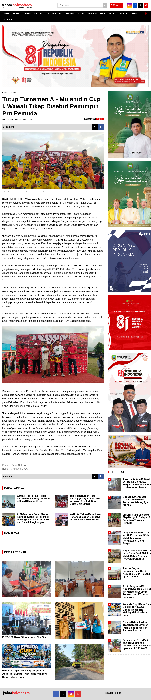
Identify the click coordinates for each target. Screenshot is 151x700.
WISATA (123, 13)
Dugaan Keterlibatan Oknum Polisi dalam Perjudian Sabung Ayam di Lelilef (136, 501)
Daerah (13, 93)
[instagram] (129, 5)
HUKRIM (69, 13)
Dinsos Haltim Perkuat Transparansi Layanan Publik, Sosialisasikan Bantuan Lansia (135, 626)
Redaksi (108, 693)
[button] (145, 12)
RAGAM (92, 13)
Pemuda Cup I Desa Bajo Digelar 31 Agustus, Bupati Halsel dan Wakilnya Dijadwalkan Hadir (24, 673)
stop (100, 119)
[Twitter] (95, 127)
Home (4, 93)
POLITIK (44, 13)
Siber (118, 693)
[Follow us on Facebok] (56, 694)
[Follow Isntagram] (71, 694)
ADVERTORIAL (108, 13)
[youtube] (146, 5)
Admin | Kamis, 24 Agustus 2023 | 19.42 (17, 119)
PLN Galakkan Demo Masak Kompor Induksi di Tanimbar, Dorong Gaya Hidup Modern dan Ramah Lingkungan (33, 518)
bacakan (91, 119)
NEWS (16, 13)
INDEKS (7, 19)
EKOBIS (81, 13)
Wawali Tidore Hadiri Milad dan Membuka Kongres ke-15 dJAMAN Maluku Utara (33, 498)
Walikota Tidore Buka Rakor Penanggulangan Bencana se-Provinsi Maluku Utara (86, 517)
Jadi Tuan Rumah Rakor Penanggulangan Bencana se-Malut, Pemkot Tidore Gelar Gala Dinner (85, 500)
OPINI (134, 13)
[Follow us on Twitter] (63, 694)
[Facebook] (101, 127)
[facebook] (135, 5)
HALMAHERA (30, 13)
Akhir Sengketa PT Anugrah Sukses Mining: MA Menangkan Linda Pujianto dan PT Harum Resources (137, 591)
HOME (6, 13)
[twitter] (140, 5)
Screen (117, 5)
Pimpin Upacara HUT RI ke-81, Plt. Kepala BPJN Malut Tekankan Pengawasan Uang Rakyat (136, 538)
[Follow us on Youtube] (78, 694)
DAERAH (57, 13)
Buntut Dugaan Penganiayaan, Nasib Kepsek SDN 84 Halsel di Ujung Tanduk (136, 572)
